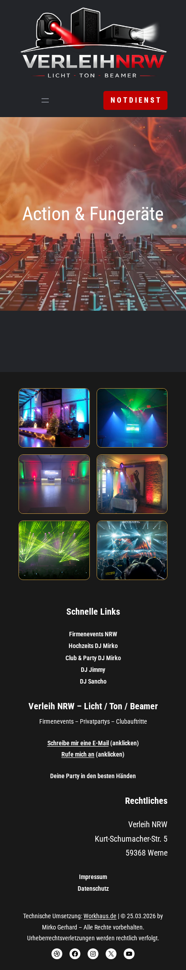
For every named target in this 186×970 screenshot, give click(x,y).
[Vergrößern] (77, 400)
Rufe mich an (77, 754)
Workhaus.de (100, 916)
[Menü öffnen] (45, 100)
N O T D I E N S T (135, 100)
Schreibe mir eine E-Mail (78, 743)
